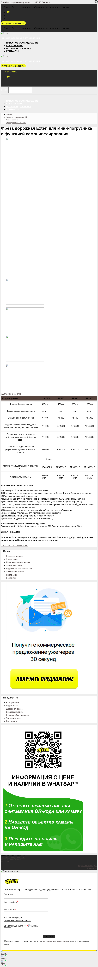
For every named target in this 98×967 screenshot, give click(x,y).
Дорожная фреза (14, 709)
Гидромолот (12, 705)
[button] (11, 394)
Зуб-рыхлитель (13, 718)
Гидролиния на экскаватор (19, 568)
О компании (11, 559)
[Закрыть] (96, 2)
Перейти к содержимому (12, 2)
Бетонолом (11, 721)
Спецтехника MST (15, 565)
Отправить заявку (12, 23)
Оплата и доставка (15, 571)
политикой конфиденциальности (55, 941)
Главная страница (14, 556)
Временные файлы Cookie (11, 860)
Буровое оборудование (17, 715)
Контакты (11, 578)
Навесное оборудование (18, 562)
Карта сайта (5, 861)
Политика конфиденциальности (13, 858)
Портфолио (11, 575)
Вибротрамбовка (14, 712)
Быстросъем (12, 702)
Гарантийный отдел (87, 865)
